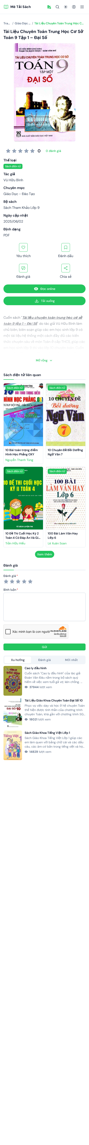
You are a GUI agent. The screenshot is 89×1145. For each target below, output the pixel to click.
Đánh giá (9, 576)
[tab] (17, 659)
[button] (49, 6)
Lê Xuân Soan (57, 543)
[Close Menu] (82, 6)
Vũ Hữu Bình (13, 180)
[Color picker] (49, 6)
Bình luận (9, 590)
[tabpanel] (44, 713)
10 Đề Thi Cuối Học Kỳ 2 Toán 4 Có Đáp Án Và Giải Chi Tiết (23, 537)
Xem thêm (44, 554)
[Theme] (65, 6)
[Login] (73, 6)
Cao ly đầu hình (35, 668)
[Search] (57, 6)
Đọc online (47, 289)
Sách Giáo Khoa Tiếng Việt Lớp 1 (47, 733)
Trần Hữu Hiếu (15, 543)
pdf (6, 235)
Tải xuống (48, 301)
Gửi (44, 647)
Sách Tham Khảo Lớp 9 (21, 207)
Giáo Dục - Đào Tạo (19, 194)
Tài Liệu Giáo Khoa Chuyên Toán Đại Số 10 (54, 700)
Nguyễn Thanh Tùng (19, 460)
